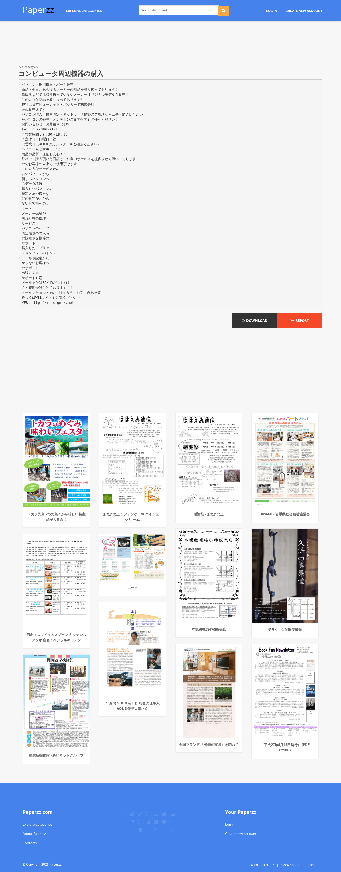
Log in (230, 824)
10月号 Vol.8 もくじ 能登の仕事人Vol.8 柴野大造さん (133, 706)
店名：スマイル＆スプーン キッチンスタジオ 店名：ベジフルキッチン (56, 637)
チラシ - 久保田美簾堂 (285, 629)
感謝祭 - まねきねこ (209, 514)
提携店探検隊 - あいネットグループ (56, 755)
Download (256, 320)
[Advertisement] (170, 44)
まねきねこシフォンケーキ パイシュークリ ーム (133, 517)
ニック (132, 587)
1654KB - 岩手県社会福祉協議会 (285, 514)
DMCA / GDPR (289, 865)
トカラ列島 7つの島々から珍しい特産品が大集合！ (56, 517)
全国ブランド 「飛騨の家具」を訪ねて (209, 744)
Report (301, 320)
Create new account (241, 833)
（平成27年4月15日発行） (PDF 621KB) (285, 747)
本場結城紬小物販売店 (209, 629)
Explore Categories (37, 824)
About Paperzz (34, 833)
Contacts (30, 843)
